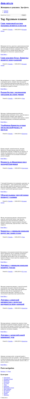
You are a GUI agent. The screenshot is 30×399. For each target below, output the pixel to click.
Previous (3, 371)
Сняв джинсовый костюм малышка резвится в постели (13, 24)
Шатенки (6, 395)
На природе (7, 390)
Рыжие (6, 393)
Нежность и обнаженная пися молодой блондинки (14, 163)
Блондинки (25, 168)
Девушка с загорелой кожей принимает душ (13, 336)
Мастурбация (7, 389)
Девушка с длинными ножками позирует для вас (14, 266)
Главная (6, 10)
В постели (6, 382)
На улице (6, 392)
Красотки (6, 386)
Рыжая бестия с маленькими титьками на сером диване (13, 93)
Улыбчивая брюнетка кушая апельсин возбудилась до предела (13, 127)
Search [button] (24, 15)
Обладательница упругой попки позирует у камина (14, 196)
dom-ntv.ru (7, 3)
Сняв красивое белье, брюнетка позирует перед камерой (14, 59)
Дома (23, 98)
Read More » (4, 54)
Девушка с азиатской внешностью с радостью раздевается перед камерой (12, 302)
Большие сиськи (8, 379)
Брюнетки (24, 133)
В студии (24, 271)
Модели (6, 12)
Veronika (10, 29)
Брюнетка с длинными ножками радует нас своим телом (15, 232)
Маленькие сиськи (9, 387)
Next (9, 371)
